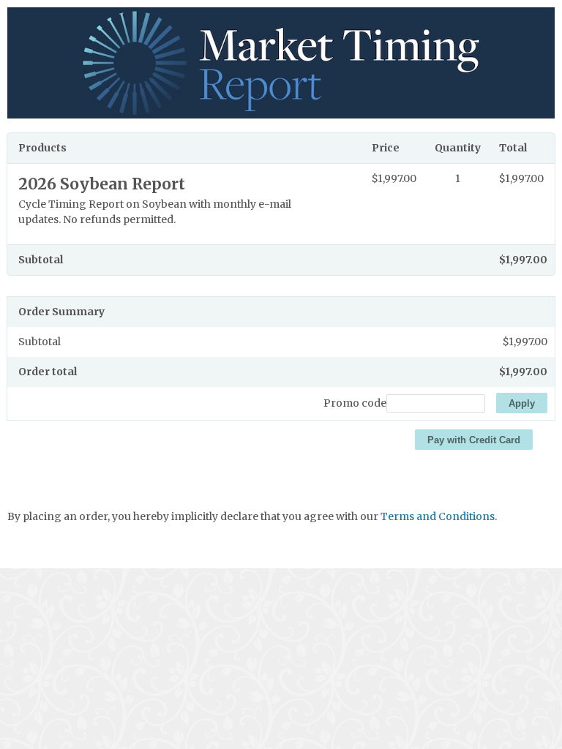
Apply (522, 403)
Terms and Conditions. (439, 516)
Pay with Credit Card (473, 439)
